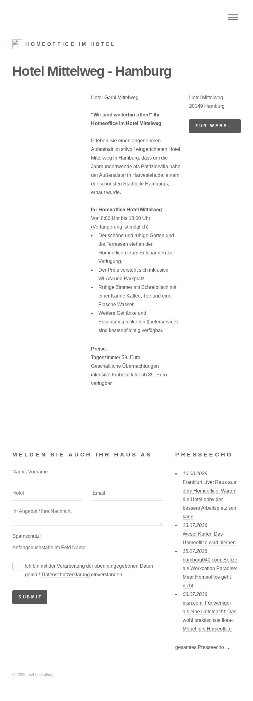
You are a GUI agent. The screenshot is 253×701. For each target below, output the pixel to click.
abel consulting (40, 674)
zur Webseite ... (218, 126)
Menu (233, 17)
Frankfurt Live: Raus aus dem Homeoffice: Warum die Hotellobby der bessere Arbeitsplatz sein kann (210, 499)
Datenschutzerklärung (66, 574)
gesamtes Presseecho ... (202, 647)
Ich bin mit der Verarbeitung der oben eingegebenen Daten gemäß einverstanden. (89, 570)
